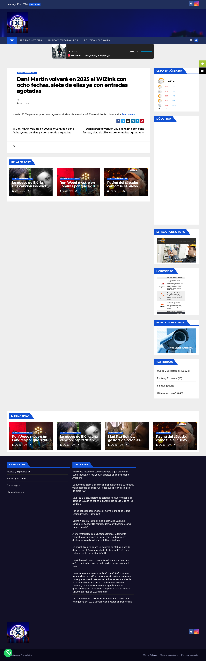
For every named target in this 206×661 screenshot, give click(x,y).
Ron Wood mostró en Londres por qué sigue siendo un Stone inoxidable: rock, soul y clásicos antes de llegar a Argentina (100, 474)
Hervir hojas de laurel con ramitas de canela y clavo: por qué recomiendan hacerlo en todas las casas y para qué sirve (101, 563)
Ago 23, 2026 (21, 445)
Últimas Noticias (31, 40)
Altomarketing (26, 655)
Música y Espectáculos (63, 40)
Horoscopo (180, 313)
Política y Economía (97, 40)
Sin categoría (164, 386)
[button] (191, 40)
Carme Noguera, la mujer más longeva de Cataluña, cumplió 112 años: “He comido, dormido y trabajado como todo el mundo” (101, 524)
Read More (127, 114)
